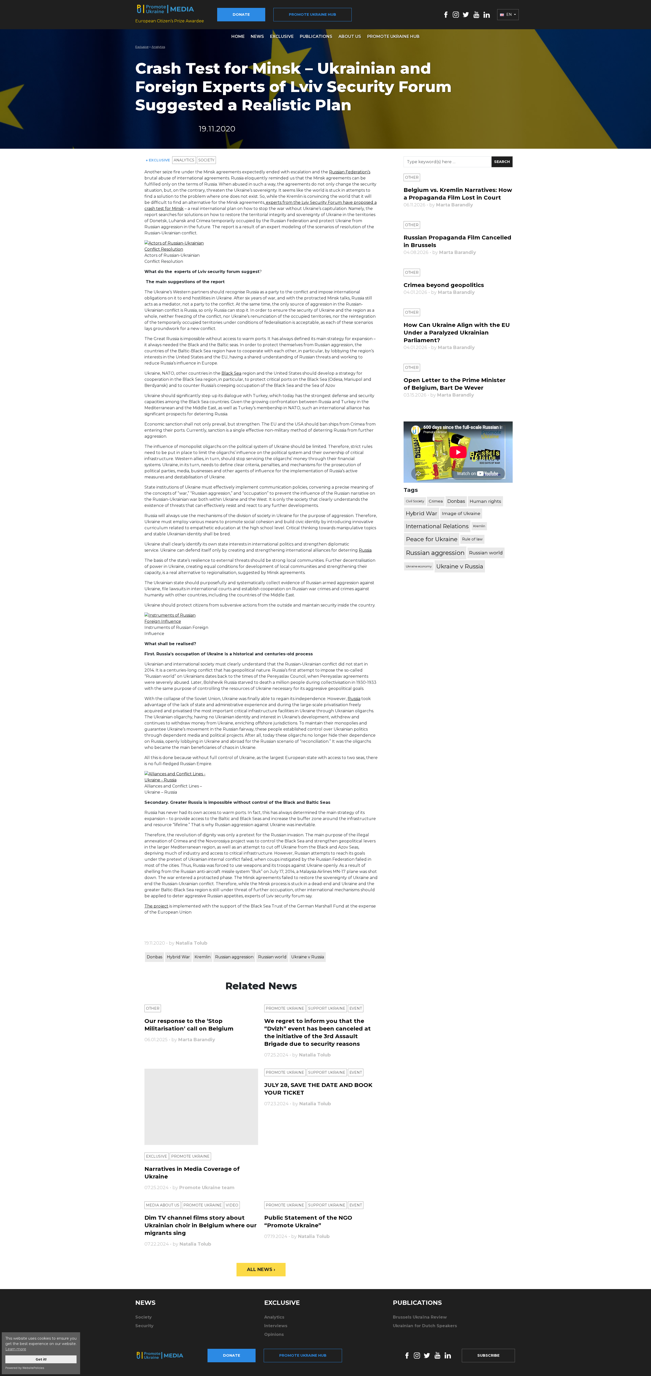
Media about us (162, 1205)
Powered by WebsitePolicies (24, 1368)
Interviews (275, 1325)
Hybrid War (178, 957)
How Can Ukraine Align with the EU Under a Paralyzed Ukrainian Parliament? (457, 333)
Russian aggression (234, 957)
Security (144, 1325)
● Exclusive (158, 160)
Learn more (15, 1349)
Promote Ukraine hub (312, 14)
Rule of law (472, 539)
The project (156, 906)
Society (206, 160)
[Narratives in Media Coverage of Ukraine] (201, 1107)
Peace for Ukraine (431, 539)
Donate (241, 14)
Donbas (154, 957)
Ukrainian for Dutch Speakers (425, 1325)
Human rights (485, 501)
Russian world (272, 957)
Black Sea (231, 373)
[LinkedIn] (486, 14)
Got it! (41, 1359)
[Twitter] (466, 14)
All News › (261, 1269)
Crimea (436, 501)
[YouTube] (476, 14)
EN (509, 14)
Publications (316, 36)
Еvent (355, 1008)
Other (152, 1008)
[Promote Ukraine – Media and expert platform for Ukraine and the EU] (164, 1355)
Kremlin (203, 957)
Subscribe (488, 1355)
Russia (365, 550)
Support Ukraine (326, 1008)
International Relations (437, 526)
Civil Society (415, 501)
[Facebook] (446, 14)
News (257, 36)
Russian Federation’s (349, 172)
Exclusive (282, 36)
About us (349, 36)
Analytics (158, 47)
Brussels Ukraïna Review (420, 1317)
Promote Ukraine (285, 1008)
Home (238, 36)
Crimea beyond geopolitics (444, 285)
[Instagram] (456, 14)
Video (232, 1205)
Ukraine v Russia (307, 957)
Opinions (274, 1334)
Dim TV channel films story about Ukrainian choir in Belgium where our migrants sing (200, 1225)
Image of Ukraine (461, 513)
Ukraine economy (419, 566)
